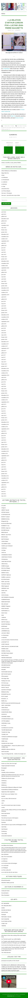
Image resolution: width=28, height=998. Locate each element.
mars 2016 (3, 388)
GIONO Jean (4, 590)
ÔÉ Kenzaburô (4, 676)
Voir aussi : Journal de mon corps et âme (10, 195)
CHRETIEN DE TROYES (6, 557)
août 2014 (3, 431)
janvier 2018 (4, 339)
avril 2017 (3, 359)
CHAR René (4, 548)
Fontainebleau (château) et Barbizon (9, 789)
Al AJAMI (3, 505)
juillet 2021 (4, 245)
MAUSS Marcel (4, 655)
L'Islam (2, 175)
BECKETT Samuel (5, 516)
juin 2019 (3, 301)
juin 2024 (3, 223)
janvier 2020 (4, 285)
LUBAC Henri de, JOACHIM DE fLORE (9, 646)
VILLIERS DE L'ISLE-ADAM (7, 743)
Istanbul (3, 796)
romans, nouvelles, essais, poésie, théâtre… (11, 162)
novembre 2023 (5, 225)
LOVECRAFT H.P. (5, 642)
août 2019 (3, 297)
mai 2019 (3, 303)
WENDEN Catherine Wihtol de (8, 749)
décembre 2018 (5, 314)
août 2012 (3, 484)
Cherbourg (3, 780)
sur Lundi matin (4, 865)
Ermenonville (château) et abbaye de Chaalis (11, 787)
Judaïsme (3, 617)
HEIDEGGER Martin (5, 601)
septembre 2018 (5, 321)
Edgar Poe (13, 116)
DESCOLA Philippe (5, 568)
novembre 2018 (5, 317)
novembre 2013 (5, 451)
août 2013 (3, 458)
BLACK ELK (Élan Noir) (6, 523)
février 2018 (4, 337)
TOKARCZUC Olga (5, 732)
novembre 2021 (5, 236)
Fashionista (10, 996)
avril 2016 (3, 386)
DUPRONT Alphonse (6, 575)
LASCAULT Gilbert (5, 633)
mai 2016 (3, 384)
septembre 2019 (5, 294)
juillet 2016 (4, 379)
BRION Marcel (4, 532)
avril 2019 (3, 306)
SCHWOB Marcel (5, 709)
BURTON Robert (5, 539)
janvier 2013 (4, 473)
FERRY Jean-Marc (5, 581)
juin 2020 (3, 274)
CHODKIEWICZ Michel (6, 554)
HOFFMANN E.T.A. (5, 610)
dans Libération (5, 854)
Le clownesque (5, 635)
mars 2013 (3, 469)
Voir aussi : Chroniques (6, 193)
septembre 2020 (5, 267)
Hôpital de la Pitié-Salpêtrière (8, 791)
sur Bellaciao (4, 861)
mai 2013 (3, 464)
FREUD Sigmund (5, 586)
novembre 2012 (5, 478)
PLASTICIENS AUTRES (6, 921)
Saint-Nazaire (4, 829)
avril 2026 (3, 212)
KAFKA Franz (4, 619)
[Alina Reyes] (14, 6)
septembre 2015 (5, 402)
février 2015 (4, 417)
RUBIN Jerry (4, 700)
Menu (3, 13)
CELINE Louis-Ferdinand (6, 545)
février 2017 (4, 364)
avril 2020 (3, 279)
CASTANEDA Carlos (6, 543)
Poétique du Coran (5, 680)
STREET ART (4, 923)
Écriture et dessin (19, 117)
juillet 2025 (4, 216)
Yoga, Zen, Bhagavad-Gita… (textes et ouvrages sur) (13, 753)
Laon (2, 803)
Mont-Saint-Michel (5, 813)
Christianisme (4, 559)
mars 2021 (3, 254)
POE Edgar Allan (5, 678)
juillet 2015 (4, 406)
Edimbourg (3, 785)
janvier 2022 (4, 232)
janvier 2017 (4, 366)
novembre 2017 (5, 344)
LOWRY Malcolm (5, 644)
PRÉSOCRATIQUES (5, 685)
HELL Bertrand (4, 604)
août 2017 (3, 350)
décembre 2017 (5, 341)
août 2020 (3, 270)
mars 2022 (3, 227)
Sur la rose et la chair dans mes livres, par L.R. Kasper (13, 945)
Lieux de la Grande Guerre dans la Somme (11, 805)
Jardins (3, 800)
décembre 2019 (5, 288)
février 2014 (4, 444)
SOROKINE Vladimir (5, 716)
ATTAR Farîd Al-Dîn (5, 514)
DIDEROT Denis (5, 572)
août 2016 (3, 377)
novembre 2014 (5, 424)
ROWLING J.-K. (4, 698)
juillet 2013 (4, 460)
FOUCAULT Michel (5, 583)
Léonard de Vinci (5, 188)
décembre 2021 (5, 234)
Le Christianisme (5, 179)
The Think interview (6, 952)
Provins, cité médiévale (6, 820)
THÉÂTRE (3, 925)
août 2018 (3, 323)
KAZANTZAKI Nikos (5, 624)
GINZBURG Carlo (5, 588)
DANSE (3, 907)
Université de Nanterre (6, 835)
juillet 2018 (4, 326)
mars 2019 (3, 308)
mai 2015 (3, 411)
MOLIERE (3, 669)
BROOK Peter (4, 536)
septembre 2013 (5, 455)
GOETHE (3, 592)
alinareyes (17, 30)
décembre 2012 (5, 475)
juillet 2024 (4, 221)
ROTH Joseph (4, 696)
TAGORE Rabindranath (6, 730)
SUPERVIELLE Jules (5, 723)
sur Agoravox (4, 858)
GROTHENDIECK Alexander (7, 597)
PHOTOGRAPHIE (5, 919)
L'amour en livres (5, 628)
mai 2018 (3, 330)
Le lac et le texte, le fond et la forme (9, 639)
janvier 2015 (4, 420)
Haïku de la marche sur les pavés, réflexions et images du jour (19, 150)
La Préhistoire (4, 177)
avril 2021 (3, 252)
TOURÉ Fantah (4, 738)
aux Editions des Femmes (7, 845)
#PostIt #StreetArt (5, 880)
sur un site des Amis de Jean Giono (9, 872)
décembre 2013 (5, 449)
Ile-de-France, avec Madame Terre (9, 794)
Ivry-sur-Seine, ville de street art (8, 798)
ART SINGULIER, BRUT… (6, 905)
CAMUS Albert (4, 541)
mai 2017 (3, 357)
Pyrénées (3, 822)
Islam (2, 615)
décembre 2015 (5, 395)
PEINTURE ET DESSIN (6, 916)
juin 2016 (3, 382)
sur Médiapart (4, 867)
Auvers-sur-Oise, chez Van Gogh (9, 763)
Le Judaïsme (4, 182)
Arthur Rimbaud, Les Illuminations (9, 170)
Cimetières (3, 782)
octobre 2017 (4, 346)
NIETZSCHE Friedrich (6, 674)
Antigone (3, 507)
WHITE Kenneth (5, 751)
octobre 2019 (4, 292)
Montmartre (4, 815)
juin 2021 (3, 247)
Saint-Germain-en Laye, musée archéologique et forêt (13, 824)
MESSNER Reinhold (5, 665)
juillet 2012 (4, 487)
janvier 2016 (4, 393)
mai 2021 (3, 250)
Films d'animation (5, 895)
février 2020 (4, 283)
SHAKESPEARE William (6, 712)
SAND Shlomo (4, 707)
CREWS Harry (4, 563)
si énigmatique (6, 68)
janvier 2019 (4, 312)
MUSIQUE (3, 914)
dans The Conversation (6, 856)
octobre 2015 (4, 399)
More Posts (13, 137)
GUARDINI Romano (5, 599)
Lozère (3, 807)
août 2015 (3, 404)
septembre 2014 (5, 428)
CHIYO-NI (3, 552)
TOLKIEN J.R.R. (4, 734)
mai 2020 (3, 276)
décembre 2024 (5, 218)
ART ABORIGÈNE (5, 903)
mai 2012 (3, 491)
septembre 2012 (5, 482)
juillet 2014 (4, 433)
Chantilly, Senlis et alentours (8, 772)
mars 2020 (3, 281)
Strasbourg (4, 831)
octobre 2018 (4, 319)
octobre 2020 (4, 265)
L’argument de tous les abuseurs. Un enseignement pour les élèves (9, 150)
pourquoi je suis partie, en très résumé (10, 960)
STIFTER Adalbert (5, 721)
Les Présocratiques (5, 190)
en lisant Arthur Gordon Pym (14, 127)
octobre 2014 (4, 426)
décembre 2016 (5, 368)
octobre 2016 (4, 373)
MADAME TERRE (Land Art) (7, 882)
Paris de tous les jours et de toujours (9, 818)
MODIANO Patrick (5, 667)
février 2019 (4, 310)
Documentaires (5, 893)
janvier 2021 (4, 259)
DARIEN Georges (5, 566)
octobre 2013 (4, 453)
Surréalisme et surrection (7, 727)
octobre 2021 (4, 238)
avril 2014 (3, 440)
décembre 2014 (5, 422)
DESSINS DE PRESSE (6, 910)
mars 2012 (3, 496)
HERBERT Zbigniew (5, 606)
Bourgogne (4, 768)
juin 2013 (3, 462)
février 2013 (4, 471)
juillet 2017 (4, 352)
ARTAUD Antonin (5, 512)
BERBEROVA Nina (5, 519)
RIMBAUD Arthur (5, 692)
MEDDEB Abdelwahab (6, 657)
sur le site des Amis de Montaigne (9, 863)
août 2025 (3, 214)
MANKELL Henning (5, 651)
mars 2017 (3, 361)
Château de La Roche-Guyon (7, 778)
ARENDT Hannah (5, 510)
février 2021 (4, 256)
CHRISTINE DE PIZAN (6, 561)
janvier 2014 (4, 446)
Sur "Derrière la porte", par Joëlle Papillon (11, 939)
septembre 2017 (5, 348)
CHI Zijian (3, 550)
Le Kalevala (4, 184)
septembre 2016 (5, 375)
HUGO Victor (4, 613)
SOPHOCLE (4, 714)
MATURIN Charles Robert (7, 653)
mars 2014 (3, 442)
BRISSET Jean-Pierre (6, 534)
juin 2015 (3, 408)
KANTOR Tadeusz (5, 621)
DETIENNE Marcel (5, 570)
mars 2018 (3, 335)
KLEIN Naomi (4, 626)
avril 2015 (3, 413)
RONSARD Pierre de (6, 694)
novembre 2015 (5, 397)
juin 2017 (3, 355)
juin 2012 (3, 489)
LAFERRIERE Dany (5, 630)
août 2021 (3, 243)
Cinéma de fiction (5, 890)
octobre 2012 (4, 480)
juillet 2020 (4, 272)
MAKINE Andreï (4, 648)
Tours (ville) (4, 833)
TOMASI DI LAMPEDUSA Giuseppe (9, 736)
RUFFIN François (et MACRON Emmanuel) (10, 703)
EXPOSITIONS (4, 912)
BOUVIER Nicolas (5, 530)
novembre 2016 (5, 370)
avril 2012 (3, 493)
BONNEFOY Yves (5, 525)
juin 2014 (3, 435)
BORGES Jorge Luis (5, 528)
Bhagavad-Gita (4, 521)
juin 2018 (3, 328)
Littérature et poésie (8, 125)
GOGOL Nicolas (5, 595)
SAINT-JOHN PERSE (5, 705)
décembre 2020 (5, 261)
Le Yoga (3, 186)
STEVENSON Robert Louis (7, 718)
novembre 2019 (5, 290)
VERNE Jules (4, 741)
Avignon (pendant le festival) (8, 765)
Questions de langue (6, 689)
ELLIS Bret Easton (5, 579)
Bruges (3, 770)
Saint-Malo (3, 826)
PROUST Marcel (5, 687)
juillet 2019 (4, 299)
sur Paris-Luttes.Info (6, 870)
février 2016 (4, 390)
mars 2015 (3, 415)
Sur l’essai (3, 725)
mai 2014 (3, 437)
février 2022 (4, 229)
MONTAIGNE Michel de (6, 671)
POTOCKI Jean (4, 683)
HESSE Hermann (5, 608)
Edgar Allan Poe (5, 173)
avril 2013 (3, 467)
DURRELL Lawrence (5, 577)
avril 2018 (3, 332)
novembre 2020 (5, 263)
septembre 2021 (5, 241)
